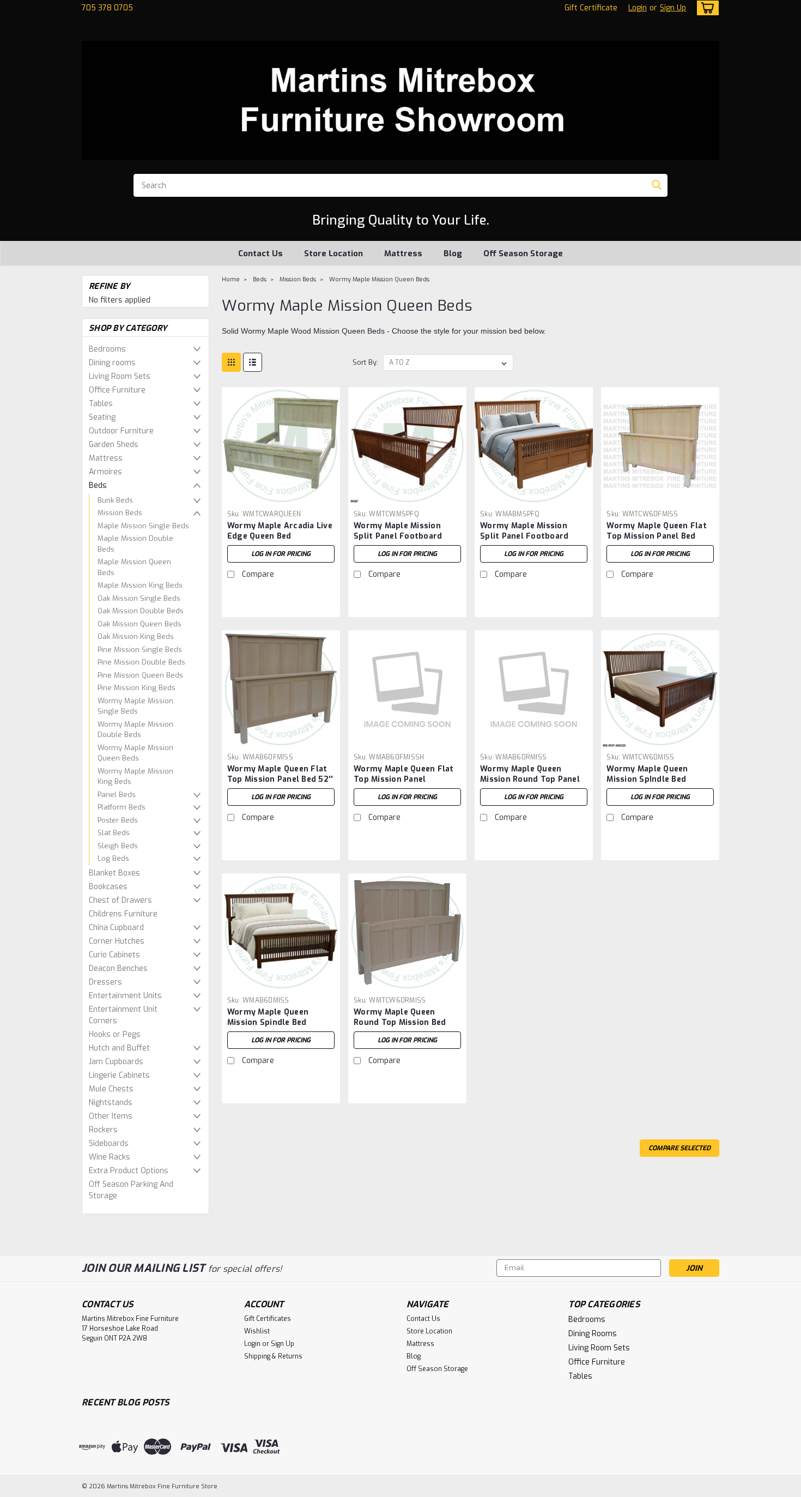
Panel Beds (117, 794)
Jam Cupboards (116, 1062)
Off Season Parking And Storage (131, 1190)
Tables (101, 404)
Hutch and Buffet (119, 1048)
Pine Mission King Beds (136, 687)
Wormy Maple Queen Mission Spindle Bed (267, 1017)
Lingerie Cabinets (119, 1075)
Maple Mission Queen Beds (134, 567)
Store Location (333, 253)
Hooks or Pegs (115, 1034)
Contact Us (260, 253)
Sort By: (365, 362)
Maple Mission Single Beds (143, 525)
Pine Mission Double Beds (141, 662)
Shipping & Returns (273, 1356)
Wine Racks (109, 1157)
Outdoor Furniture (121, 431)
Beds (98, 485)
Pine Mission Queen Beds (140, 675)
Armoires (105, 472)
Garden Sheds (113, 444)
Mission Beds (120, 512)
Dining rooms (112, 363)
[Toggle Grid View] (231, 362)
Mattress (403, 253)
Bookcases (108, 887)
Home (231, 279)
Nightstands (110, 1102)
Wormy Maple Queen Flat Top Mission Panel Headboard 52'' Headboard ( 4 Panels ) (406, 784)
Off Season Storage (523, 253)
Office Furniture (117, 390)
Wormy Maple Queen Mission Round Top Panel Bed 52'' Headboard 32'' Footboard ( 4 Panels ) (530, 784)
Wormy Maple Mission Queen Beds (135, 753)
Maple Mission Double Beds (135, 544)
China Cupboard (116, 927)
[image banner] (82, 1231)
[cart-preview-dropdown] (705, 8)
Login (637, 8)
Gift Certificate (591, 8)
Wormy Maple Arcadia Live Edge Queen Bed (279, 531)
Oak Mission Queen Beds (139, 624)
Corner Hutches (116, 941)
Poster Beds (118, 820)
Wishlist (257, 1331)
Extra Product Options (128, 1171)
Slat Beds (114, 832)
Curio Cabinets (114, 955)
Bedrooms (107, 349)
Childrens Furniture (123, 914)
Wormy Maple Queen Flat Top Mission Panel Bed (656, 531)
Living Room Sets (119, 376)
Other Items (110, 1116)
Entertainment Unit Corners (123, 1015)
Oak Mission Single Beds (139, 598)
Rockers (103, 1130)
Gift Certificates (267, 1318)
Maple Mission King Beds (140, 585)
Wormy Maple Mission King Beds (135, 776)
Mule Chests (111, 1089)
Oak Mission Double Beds (141, 610)
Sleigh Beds (118, 845)
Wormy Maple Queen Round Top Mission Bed (400, 1017)
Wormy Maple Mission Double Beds (135, 730)
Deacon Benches (118, 968)
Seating (102, 417)
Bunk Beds (115, 500)
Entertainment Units (125, 996)
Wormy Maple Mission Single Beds (135, 706)
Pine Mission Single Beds (140, 649)
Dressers (105, 982)
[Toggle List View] (252, 362)
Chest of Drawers (120, 900)
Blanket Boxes (114, 873)
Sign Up (673, 8)
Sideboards (109, 1143)
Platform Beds (121, 807)
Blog (453, 253)
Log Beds (113, 858)
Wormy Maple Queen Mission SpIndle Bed (647, 774)
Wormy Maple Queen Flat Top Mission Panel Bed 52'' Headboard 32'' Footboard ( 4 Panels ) (280, 784)
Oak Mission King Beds (136, 636)
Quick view (280, 497)
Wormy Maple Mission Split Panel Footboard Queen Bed (398, 536)
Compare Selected (679, 1148)
